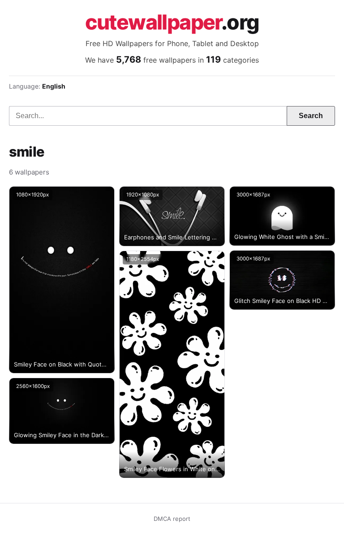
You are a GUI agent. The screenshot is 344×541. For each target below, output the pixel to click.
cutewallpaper (172, 22)
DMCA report (172, 518)
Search (311, 115)
